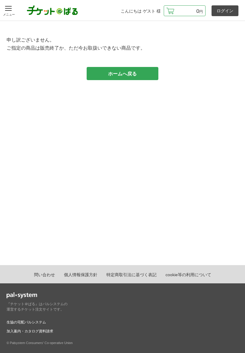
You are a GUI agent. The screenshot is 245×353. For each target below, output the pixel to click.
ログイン (225, 10)
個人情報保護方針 (80, 274)
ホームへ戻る (122, 73)
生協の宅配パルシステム (26, 322)
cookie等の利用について (188, 274)
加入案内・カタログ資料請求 (30, 331)
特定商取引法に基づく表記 (131, 274)
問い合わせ (44, 274)
